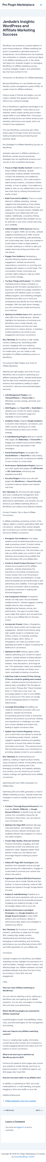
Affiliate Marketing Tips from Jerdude (20, 1101)
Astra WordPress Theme (24, 1157)
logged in (20, 1127)
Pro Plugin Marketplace (18, 4)
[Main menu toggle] (41, 4)
